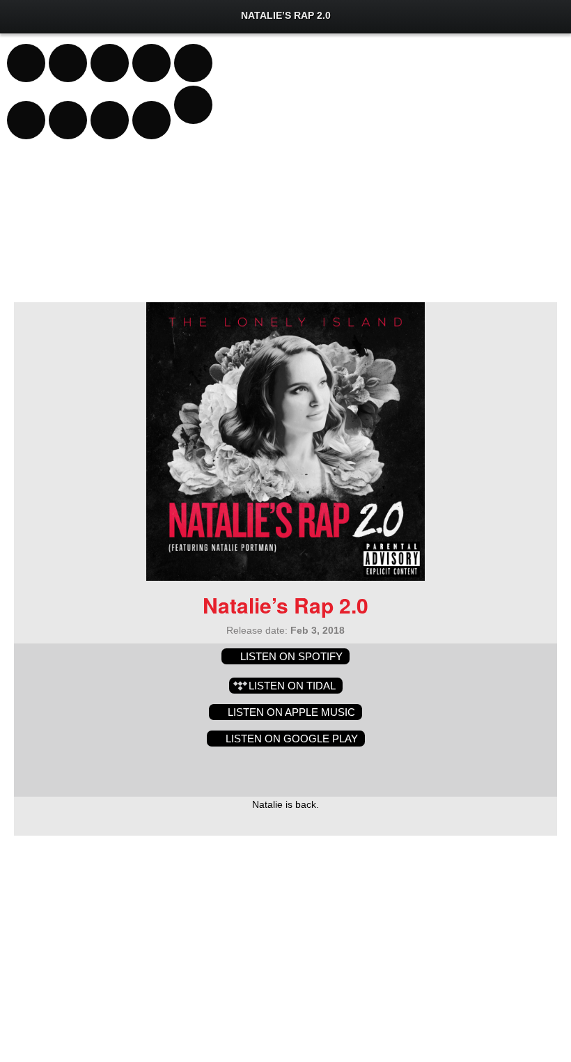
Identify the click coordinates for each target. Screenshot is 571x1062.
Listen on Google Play (292, 738)
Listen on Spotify (291, 656)
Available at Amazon (322, 769)
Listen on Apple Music (291, 712)
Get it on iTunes (256, 769)
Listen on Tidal (292, 686)
